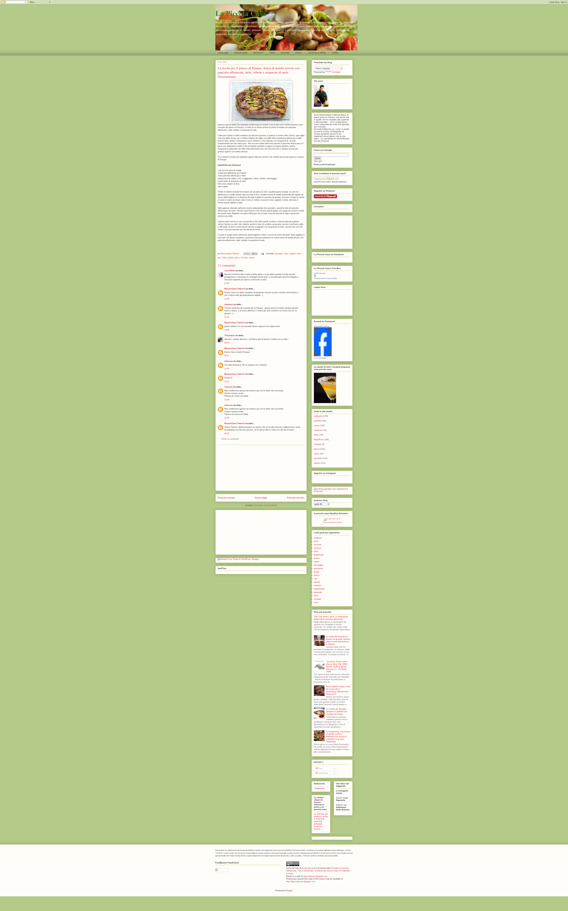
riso (315, 578)
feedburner (319, 788)
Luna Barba (229, 270)
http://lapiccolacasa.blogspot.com (300, 881)
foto (219, 257)
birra (316, 595)
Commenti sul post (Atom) (265, 505)
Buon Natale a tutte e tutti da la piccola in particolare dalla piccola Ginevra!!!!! (338, 690)
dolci (316, 551)
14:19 (226, 317)
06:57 (226, 355)
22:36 (226, 418)
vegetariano (319, 589)
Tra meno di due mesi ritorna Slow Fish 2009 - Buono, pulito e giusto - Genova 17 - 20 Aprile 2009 (337, 666)
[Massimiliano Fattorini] (323, 355)
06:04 (226, 343)
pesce (317, 449)
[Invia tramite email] (244, 253)
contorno (318, 430)
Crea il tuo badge (320, 358)
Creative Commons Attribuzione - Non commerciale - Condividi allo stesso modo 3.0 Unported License (318, 870)
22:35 (226, 400)
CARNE (335, 53)
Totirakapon (229, 335)
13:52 (226, 381)
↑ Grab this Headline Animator (332, 522)
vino (316, 602)
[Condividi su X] (250, 253)
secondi (317, 544)
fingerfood (318, 439)
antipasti (318, 538)
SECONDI (285, 53)
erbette (293, 253)
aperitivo (318, 421)
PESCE (298, 53)
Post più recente (226, 498)
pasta (316, 572)
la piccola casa (308, 868)
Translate (335, 72)
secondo (244, 257)
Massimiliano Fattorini (234, 289)
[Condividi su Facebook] (253, 253)
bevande (279, 253)
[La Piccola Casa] (315, 276)
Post (319, 768)
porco (237, 257)
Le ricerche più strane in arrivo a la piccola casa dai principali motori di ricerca (321, 821)
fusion (317, 558)
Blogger (289, 890)
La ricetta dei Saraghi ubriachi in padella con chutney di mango (336, 711)
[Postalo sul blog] (247, 253)
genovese (318, 568)
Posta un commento (230, 439)
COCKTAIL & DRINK (317, 53)
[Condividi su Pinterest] (256, 253)
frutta (224, 257)
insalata (317, 444)
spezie (252, 257)
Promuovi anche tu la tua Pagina (325, 278)
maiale (230, 257)
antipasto (318, 416)
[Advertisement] (261, 468)
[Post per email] (262, 253)
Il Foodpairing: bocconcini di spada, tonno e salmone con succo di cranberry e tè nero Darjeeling (338, 736)
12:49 (226, 299)
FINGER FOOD (240, 53)
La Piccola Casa (240, 13)
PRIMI (272, 53)
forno (299, 253)
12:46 (226, 283)
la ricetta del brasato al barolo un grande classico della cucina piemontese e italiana (338, 640)
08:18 (226, 433)
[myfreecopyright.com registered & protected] (332, 491)
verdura (317, 585)
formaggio (318, 565)
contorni (317, 548)
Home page (223, 53)
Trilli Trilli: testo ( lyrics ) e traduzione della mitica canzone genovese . (331, 617)
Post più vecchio (295, 498)
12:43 (226, 368)
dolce (316, 435)
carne (286, 253)
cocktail (317, 599)
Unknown (228, 304)
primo (316, 453)
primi (316, 541)
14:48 (226, 330)
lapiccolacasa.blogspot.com (315, 876)
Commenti (322, 773)
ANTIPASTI (258, 53)
